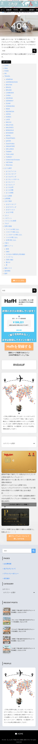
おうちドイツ (10, 182)
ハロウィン (8, 218)
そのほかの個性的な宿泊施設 (15, 254)
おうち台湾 (9, 187)
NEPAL (8, 135)
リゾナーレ (9, 257)
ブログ (6, 223)
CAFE (6, 65)
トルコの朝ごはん (12, 237)
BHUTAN (9, 85)
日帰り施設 (9, 259)
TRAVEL (15, 10)
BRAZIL (8, 87)
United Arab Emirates (13, 159)
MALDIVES (9, 127)
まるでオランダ (11, 207)
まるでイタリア (11, 204)
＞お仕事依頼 (6, 564)
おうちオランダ (11, 176)
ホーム (3, 10)
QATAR (8, 141)
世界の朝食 (8, 226)
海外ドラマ (8, 268)
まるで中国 (9, 212)
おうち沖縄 (9, 190)
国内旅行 (31, 10)
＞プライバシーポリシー (10, 573)
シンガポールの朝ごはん (14, 234)
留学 (5, 273)
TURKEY (9, 157)
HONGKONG (10, 106)
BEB (7, 249)
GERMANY (9, 101)
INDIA (8, 109)
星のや (8, 262)
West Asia (9, 165)
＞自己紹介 (6, 578)
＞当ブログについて (9, 568)
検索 (33, 551)
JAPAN (8, 114)
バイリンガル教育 (10, 221)
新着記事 (9, 10)
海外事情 (7, 271)
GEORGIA (9, 98)
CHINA (8, 95)
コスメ (6, 215)
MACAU (8, 122)
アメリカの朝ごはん (12, 229)
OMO (7, 251)
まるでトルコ (10, 209)
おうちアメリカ (11, 171)
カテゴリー (6, 589)
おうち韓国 (9, 193)
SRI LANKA (10, 149)
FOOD (6, 71)
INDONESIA (10, 111)
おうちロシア (10, 185)
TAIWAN (9, 151)
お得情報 (7, 198)
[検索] (34, 51)
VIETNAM (9, 162)
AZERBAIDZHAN (12, 82)
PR (5, 73)
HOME (20, 734)
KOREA (8, 117)
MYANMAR (9, 133)
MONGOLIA (10, 130)
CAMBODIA (10, 93)
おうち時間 (8, 196)
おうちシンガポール (12, 179)
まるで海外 (8, 201)
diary (6, 68)
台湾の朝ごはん (11, 240)
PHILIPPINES (10, 138)
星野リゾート (24, 10)
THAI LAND (10, 154)
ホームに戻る (19, 280)
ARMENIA (9, 79)
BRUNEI (9, 90)
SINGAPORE (10, 146)
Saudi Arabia (10, 143)
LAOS (8, 119)
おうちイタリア (11, 174)
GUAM (8, 103)
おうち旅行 (8, 168)
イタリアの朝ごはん (12, 232)
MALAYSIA (9, 125)
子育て (6, 243)
